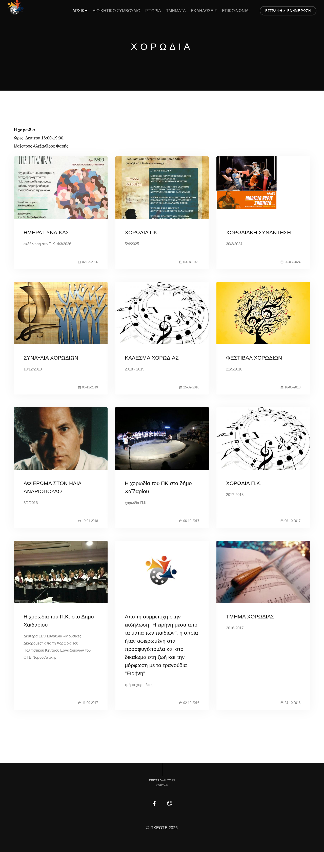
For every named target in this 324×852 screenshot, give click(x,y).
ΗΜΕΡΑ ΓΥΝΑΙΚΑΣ (46, 232)
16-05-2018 (292, 387)
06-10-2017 (191, 521)
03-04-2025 (191, 262)
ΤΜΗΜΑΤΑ (176, 11)
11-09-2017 (90, 703)
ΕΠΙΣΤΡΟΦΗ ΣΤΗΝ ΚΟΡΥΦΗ (162, 783)
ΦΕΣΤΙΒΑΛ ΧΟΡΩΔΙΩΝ (254, 358)
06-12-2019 (90, 387)
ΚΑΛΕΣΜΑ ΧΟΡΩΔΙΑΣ (152, 358)
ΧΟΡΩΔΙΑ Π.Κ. (243, 483)
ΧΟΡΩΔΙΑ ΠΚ (141, 232)
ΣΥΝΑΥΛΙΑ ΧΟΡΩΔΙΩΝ (51, 358)
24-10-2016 (292, 703)
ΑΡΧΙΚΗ (80, 11)
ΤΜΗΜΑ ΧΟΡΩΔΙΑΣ (250, 616)
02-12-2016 (191, 703)
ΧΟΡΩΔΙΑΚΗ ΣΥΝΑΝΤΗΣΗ (258, 232)
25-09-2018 (191, 387)
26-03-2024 (292, 262)
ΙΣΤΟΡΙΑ (153, 11)
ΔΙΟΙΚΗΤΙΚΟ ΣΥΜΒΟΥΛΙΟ (116, 11)
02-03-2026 (90, 262)
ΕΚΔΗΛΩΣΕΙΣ (204, 11)
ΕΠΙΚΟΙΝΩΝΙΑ (235, 11)
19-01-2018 (90, 521)
